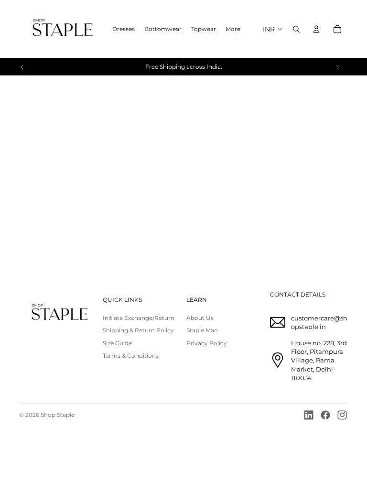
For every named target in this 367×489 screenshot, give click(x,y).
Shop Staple (58, 414)
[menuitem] (233, 29)
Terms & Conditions (131, 355)
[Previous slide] (22, 66)
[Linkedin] (308, 415)
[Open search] (296, 29)
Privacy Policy (206, 343)
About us (200, 317)
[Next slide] (337, 66)
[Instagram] (342, 415)
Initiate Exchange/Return (138, 317)
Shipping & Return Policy (138, 330)
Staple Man (202, 330)
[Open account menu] (316, 29)
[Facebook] (325, 415)
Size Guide (117, 343)
